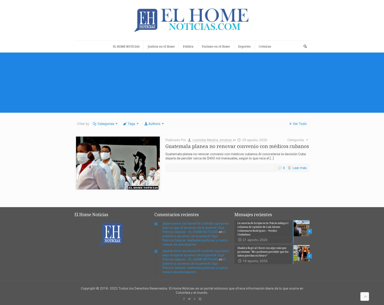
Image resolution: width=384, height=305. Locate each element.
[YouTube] (195, 299)
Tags (131, 124)
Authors (154, 124)
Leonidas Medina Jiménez (212, 140)
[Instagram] (200, 299)
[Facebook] (184, 299)
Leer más (300, 168)
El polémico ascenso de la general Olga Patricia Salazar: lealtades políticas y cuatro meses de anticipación (195, 238)
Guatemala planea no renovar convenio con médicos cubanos (237, 146)
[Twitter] (189, 299)
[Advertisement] (192, 83)
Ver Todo (300, 124)
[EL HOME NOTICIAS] (192, 20)
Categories (106, 124)
